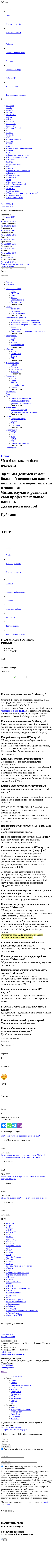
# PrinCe (9, 133)
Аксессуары (11, 392)
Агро (8, 394)
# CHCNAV (11, 115)
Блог (5, 456)
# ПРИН (9, 168)
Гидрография (11, 430)
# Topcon (9, 141)
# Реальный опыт (13, 175)
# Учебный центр (13, 195)
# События (10, 189)
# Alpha (9, 108)
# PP (8, 130)
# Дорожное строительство (17, 155)
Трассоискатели (12, 363)
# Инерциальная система (16, 157)
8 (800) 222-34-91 (8, 217)
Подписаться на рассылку (12, 1427)
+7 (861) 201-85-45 (8, 239)
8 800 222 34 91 (7, 204)
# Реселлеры (11, 177)
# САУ (8, 180)
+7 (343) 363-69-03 (8, 235)
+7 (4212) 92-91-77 (8, 257)
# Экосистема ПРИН (14, 198)
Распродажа (11, 448)
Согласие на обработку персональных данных (23, 1449)
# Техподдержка (12, 191)
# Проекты (10, 173)
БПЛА (8, 416)
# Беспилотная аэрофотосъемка (19, 148)
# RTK (8, 137)
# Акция (9, 146)
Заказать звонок (7, 266)
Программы (11, 376)
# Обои (9, 166)
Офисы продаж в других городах (15, 264)
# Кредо (9, 162)
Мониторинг (11, 407)
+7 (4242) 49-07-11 (8, 262)
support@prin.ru (7, 1367)
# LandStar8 (11, 126)
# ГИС (8, 153)
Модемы (9, 349)
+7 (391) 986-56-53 (8, 244)
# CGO (9, 112)
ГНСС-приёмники (13, 289)
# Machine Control (13, 128)
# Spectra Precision (13, 139)
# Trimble (9, 144)
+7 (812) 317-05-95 (8, 226)
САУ (8, 396)
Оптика (9, 306)
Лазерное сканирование (16, 318)
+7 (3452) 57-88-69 (8, 253)
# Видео (9, 150)
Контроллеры (11, 336)
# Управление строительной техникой (22, 193)
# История (10, 159)
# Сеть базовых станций (16, 184)
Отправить (6, 1446)
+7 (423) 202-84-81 (8, 230)
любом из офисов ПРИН (13, 710)
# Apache (9, 110)
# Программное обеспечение (18, 171)
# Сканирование (13, 186)
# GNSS (9, 119)
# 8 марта (10, 106)
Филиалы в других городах (13, 1354)
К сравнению (16, 1376)
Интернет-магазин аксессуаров (14, 1429)
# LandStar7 (11, 124)
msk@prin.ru (6, 1352)
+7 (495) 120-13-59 (8, 221)
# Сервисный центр (14, 182)
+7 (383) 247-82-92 (8, 248)
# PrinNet (9, 135)
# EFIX (9, 117)
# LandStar (10, 121)
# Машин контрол (13, 164)
